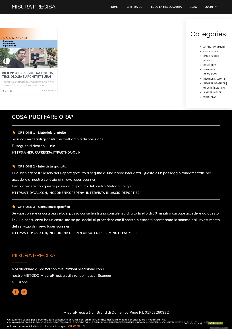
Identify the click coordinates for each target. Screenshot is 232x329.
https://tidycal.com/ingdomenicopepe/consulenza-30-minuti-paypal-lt (75, 232)
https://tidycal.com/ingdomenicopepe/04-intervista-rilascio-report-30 (75, 192)
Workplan (209, 97)
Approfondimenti (214, 46)
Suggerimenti (212, 92)
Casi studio (210, 51)
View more (77, 326)
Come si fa (209, 65)
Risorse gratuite (214, 78)
